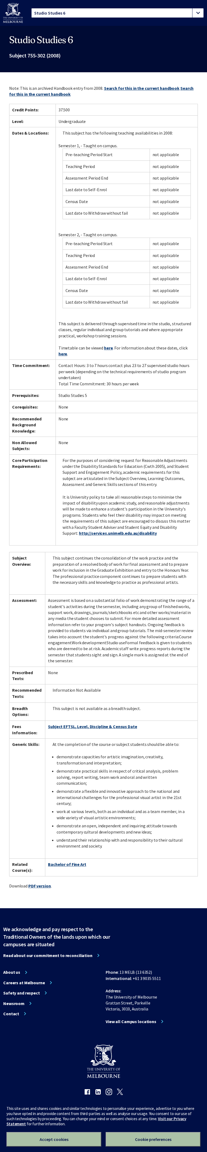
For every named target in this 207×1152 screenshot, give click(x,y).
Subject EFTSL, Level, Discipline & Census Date (92, 726)
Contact (11, 1013)
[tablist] (117, 13)
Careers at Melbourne (24, 982)
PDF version (39, 886)
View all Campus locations (131, 1021)
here (108, 348)
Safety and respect (21, 993)
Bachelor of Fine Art (67, 864)
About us (11, 972)
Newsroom (14, 1003)
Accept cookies (54, 1139)
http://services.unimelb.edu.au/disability (118, 533)
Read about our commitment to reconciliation (47, 955)
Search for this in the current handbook (142, 88)
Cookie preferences (153, 1139)
